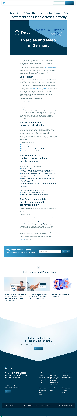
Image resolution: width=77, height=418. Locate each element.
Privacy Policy (30, 405)
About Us (53, 388)
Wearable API (41, 375)
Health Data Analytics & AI (44, 377)
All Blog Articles (38, 306)
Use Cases (54, 373)
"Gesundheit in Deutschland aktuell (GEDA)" (40, 88)
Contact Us (66, 388)
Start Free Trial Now (58, 3)
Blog (42, 8)
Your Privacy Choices (41, 416)
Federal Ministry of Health (46, 81)
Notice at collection (33, 416)
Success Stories (65, 375)
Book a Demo (69, 3)
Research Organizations (54, 382)
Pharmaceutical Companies (55, 384)
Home (35, 8)
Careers (51, 390)
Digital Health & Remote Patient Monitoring (54, 378)
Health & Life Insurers (54, 375)
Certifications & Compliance (67, 377)
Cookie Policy (36, 405)
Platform (42, 373)
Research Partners (65, 379)
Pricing (40, 382)
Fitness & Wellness (53, 380)
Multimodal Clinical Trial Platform (43, 380)
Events (40, 396)
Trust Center (66, 373)
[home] (6, 3)
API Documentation (42, 390)
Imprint (25, 405)
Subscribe (8, 391)
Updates (40, 394)
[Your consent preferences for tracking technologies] (1, 416)
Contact (63, 392)
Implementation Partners (66, 381)
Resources (39, 8)
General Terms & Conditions (45, 405)
